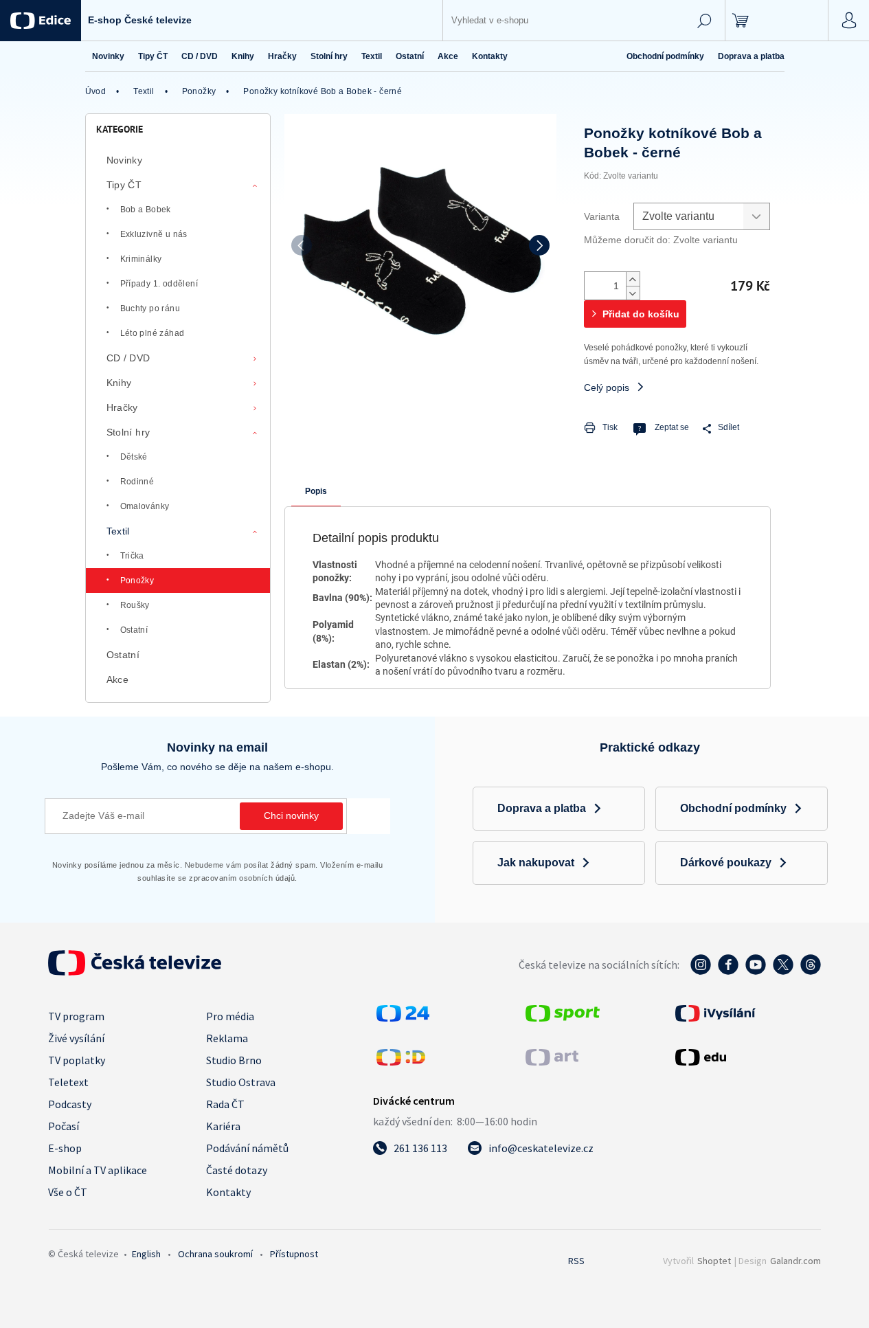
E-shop (65, 1148)
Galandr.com (795, 1260)
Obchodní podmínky (665, 56)
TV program (76, 1016)
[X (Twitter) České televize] (783, 971)
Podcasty (69, 1104)
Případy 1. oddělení (159, 284)
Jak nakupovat (535, 862)
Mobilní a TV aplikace (97, 1170)
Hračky (122, 407)
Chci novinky (291, 815)
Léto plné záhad (152, 333)
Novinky (124, 160)
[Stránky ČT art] (552, 1061)
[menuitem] (108, 56)
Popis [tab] (316, 491)
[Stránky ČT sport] (563, 1017)
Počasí (63, 1126)
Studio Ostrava (240, 1082)
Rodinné (137, 481)
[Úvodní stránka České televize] (134, 971)
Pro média (230, 1016)
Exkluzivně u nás (154, 234)
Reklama (227, 1038)
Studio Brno (234, 1060)
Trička (132, 556)
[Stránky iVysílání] (746, 1013)
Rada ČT (225, 1104)
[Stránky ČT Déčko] (400, 1061)
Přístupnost (294, 1254)
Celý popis (606, 387)
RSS (576, 1260)
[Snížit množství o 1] (633, 293)
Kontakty (228, 1192)
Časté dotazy (236, 1170)
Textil (118, 531)
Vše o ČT (67, 1192)
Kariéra (223, 1126)
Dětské (134, 457)
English (146, 1254)
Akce (117, 679)
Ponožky (137, 580)
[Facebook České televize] (728, 971)
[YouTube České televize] (756, 971)
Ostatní (134, 630)
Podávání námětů (247, 1148)
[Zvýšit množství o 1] (633, 279)
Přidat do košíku (640, 313)
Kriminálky (141, 259)
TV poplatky (76, 1060)
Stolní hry (128, 432)
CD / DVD (128, 357)
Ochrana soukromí (215, 1254)
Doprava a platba (751, 56)
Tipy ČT (124, 184)
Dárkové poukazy (725, 862)
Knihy (119, 382)
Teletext (68, 1082)
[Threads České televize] (811, 971)
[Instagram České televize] (701, 971)
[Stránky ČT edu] (746, 1057)
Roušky (135, 605)
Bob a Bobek (145, 209)
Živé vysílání (76, 1038)
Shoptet (714, 1260)
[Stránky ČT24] (402, 1017)
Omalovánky (145, 506)
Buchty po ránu (150, 308)
